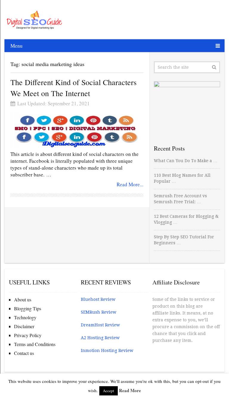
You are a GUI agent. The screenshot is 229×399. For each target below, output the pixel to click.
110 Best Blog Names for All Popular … (182, 178)
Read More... (130, 184)
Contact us (24, 353)
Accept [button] (108, 390)
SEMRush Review (98, 312)
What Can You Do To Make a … (185, 160)
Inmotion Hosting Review (107, 350)
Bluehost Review (98, 299)
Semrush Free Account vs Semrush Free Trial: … (180, 198)
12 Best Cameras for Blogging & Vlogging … (186, 219)
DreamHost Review (100, 325)
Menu (16, 45)
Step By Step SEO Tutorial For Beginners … (184, 239)
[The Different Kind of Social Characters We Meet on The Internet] (76, 129)
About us (22, 299)
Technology (25, 317)
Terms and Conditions (34, 344)
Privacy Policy (27, 335)
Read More (130, 390)
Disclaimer (24, 326)
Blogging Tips (27, 308)
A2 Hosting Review (100, 337)
